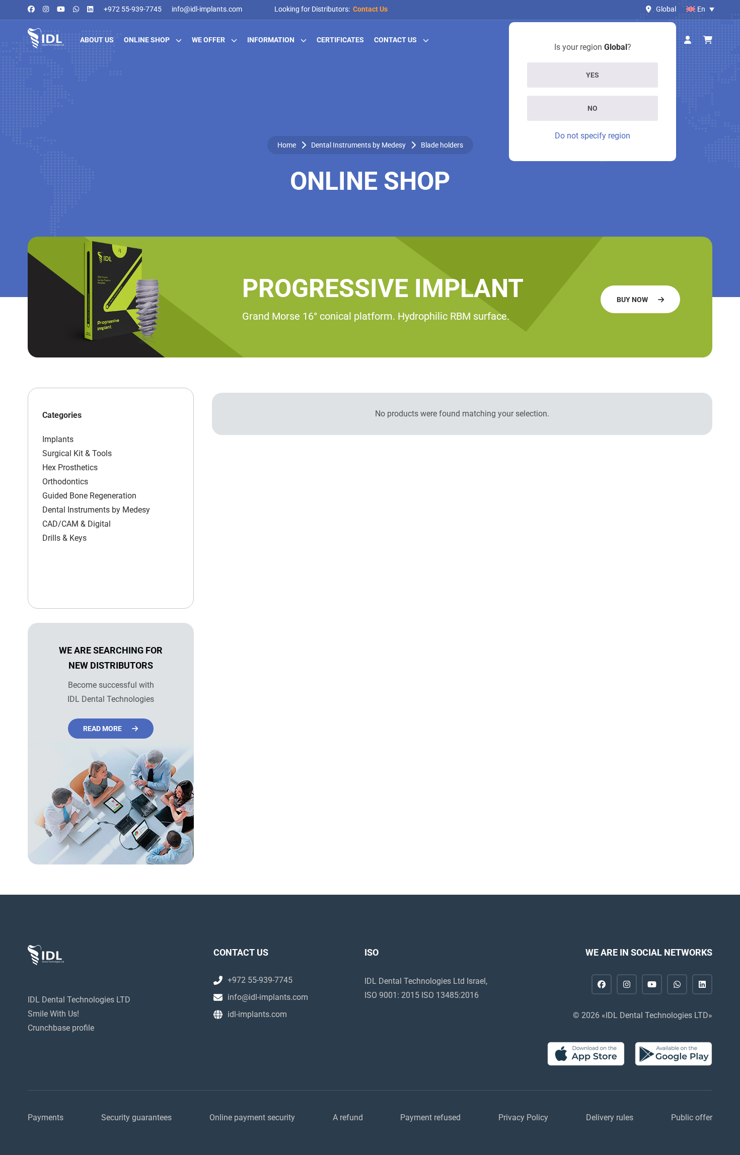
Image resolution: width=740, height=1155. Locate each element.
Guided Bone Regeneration (89, 495)
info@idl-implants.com (207, 9)
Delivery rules (609, 1117)
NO (592, 108)
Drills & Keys (64, 538)
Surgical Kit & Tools (77, 453)
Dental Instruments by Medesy (358, 145)
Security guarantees (136, 1117)
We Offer (208, 40)
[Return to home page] (46, 38)
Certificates (340, 40)
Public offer (691, 1117)
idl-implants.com (257, 1014)
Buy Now (632, 300)
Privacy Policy (523, 1117)
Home (286, 145)
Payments (45, 1117)
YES (592, 75)
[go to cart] (707, 40)
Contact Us (370, 9)
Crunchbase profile (61, 1028)
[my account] (687, 40)
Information (270, 40)
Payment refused (430, 1117)
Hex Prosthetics (70, 467)
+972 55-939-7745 (133, 9)
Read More (102, 729)
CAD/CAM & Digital (76, 524)
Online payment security (252, 1117)
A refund (348, 1117)
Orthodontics (65, 481)
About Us (97, 40)
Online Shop (147, 40)
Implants (57, 439)
